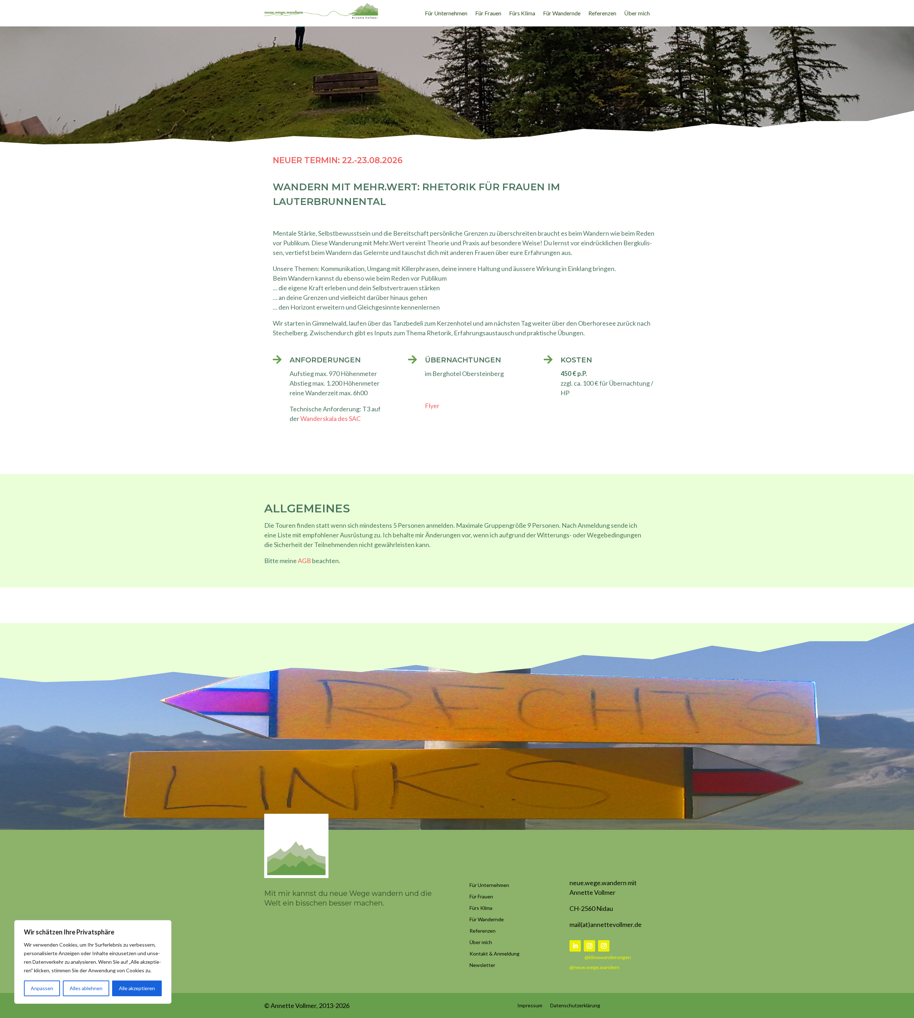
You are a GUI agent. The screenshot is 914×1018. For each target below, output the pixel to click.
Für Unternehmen (446, 13)
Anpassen (42, 988)
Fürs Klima (522, 13)
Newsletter (482, 965)
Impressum (529, 1005)
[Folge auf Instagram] (589, 946)
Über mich (637, 13)
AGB (304, 561)
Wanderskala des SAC (330, 418)
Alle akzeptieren (137, 988)
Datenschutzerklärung (575, 1005)
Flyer (432, 406)
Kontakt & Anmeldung (494, 954)
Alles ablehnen (86, 988)
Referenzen (602, 13)
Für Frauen (488, 13)
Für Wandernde (562, 13)
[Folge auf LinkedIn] (575, 946)
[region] (92, 962)
